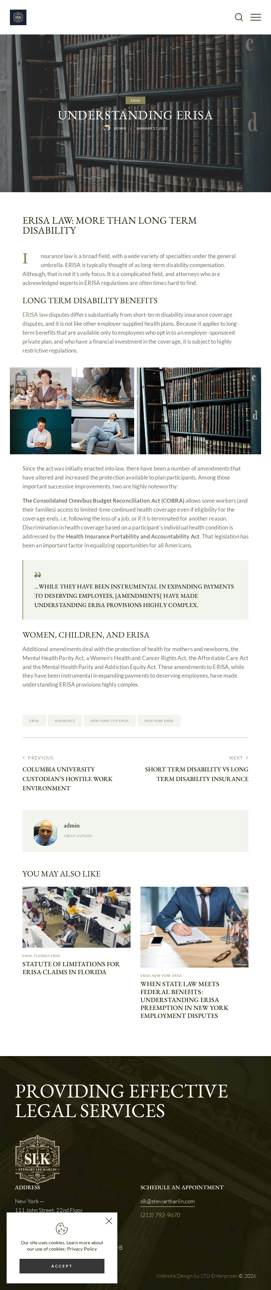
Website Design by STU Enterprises (197, 1275)
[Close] (108, 1221)
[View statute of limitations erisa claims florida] (76, 917)
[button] (256, 16)
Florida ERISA (47, 956)
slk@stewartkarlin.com (167, 1201)
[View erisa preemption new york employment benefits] (194, 927)
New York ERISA (167, 976)
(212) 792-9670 (160, 1214)
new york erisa (159, 721)
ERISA (135, 100)
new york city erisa (110, 721)
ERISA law (35, 314)
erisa (34, 721)
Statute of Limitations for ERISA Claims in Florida (71, 968)
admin (72, 825)
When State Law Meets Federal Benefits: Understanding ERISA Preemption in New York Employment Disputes (184, 1000)
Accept (62, 1265)
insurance (65, 721)
